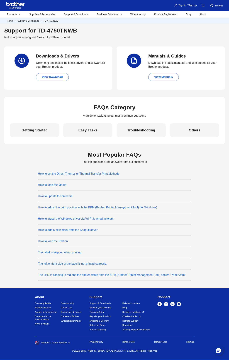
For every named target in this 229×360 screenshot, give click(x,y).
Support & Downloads (76, 14)
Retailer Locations (131, 303)
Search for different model (53, 37)
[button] (219, 351)
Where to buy (138, 14)
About (202, 14)
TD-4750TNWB (50, 21)
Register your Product (100, 316)
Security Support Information (136, 329)
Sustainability (67, 303)
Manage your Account (100, 307)
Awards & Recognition (46, 312)
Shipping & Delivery (99, 321)
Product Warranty (97, 329)
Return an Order (97, 325)
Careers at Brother (70, 316)
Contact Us (66, 307)
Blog (188, 14)
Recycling (127, 325)
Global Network (59, 342)
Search (219, 5)
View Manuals (163, 77)
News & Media (42, 323)
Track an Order (96, 312)
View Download (52, 77)
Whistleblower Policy (71, 321)
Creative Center (130, 316)
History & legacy (43, 307)
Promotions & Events (71, 312)
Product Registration (165, 14)
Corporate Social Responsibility (43, 318)
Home (10, 21)
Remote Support (130, 321)
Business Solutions (131, 312)
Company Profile (43, 303)
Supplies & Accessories (42, 14)
